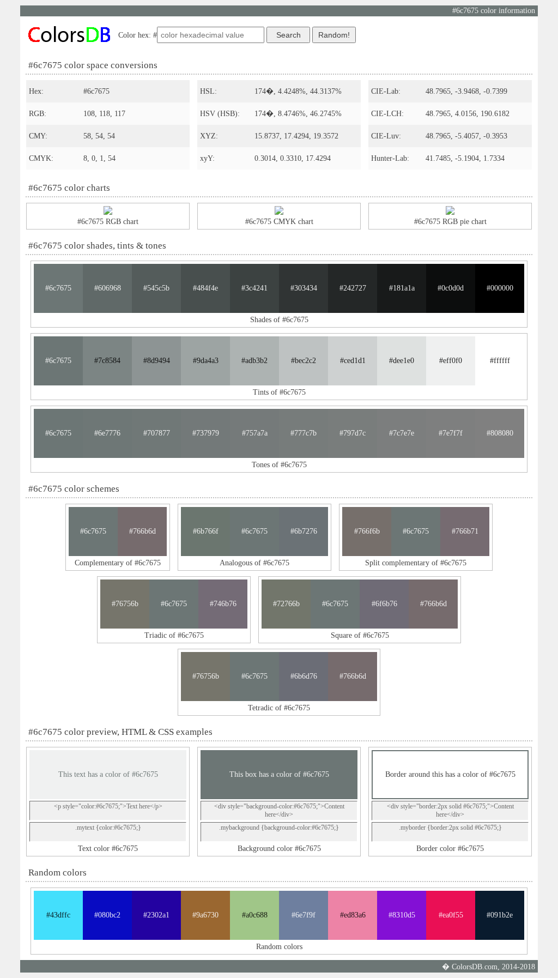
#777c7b (303, 433)
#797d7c (352, 433)
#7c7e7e (401, 433)
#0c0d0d (451, 288)
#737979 (205, 433)
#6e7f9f (304, 915)
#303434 (303, 288)
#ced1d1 (353, 361)
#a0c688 (255, 915)
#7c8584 (107, 361)
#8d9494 (156, 361)
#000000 (500, 288)
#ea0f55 (451, 915)
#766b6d (142, 531)
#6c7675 (58, 288)
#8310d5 (402, 915)
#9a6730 (205, 915)
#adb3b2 (254, 361)
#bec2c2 (303, 361)
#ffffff (500, 361)
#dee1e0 (401, 361)
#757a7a (255, 433)
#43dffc (58, 915)
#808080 (500, 433)
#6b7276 (303, 531)
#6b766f (206, 531)
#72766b (286, 604)
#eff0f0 (450, 361)
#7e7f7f (451, 433)
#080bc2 (107, 915)
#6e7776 (107, 433)
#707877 (156, 433)
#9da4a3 (206, 361)
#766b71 (465, 531)
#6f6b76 (384, 604)
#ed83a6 (353, 915)
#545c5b (156, 288)
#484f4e (205, 288)
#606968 (107, 288)
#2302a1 (156, 915)
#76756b (125, 604)
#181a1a (402, 288)
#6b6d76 (303, 676)
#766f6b (367, 531)
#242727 (352, 288)
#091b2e (500, 915)
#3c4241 (254, 288)
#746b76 (223, 604)
